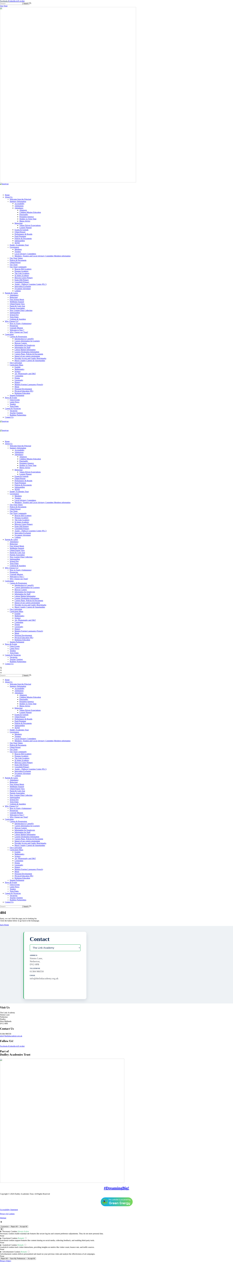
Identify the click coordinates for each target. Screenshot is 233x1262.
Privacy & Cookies (7, 1214)
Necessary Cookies (9, 1231)
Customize (4, 1226)
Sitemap (3, 1218)
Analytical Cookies (9, 1245)
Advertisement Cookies (11, 1252)
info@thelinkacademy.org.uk (11, 1036)
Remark (21, 1238)
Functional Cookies (9, 1238)
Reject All (14, 1226)
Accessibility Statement (9, 1210)
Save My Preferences (17, 1258)
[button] (116, 6)
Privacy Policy (5, 1261)
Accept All (23, 1226)
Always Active (23, 1231)
